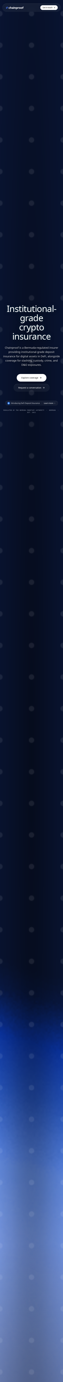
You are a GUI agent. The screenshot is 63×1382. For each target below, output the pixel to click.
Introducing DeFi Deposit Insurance (32, 403)
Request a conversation (29, 387)
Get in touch (47, 7)
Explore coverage (29, 377)
